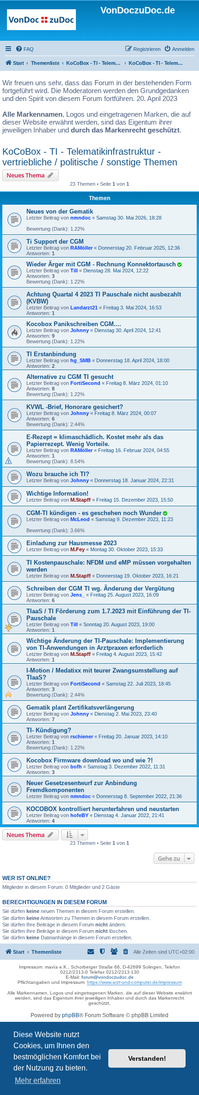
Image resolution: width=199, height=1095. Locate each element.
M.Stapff (80, 500)
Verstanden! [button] (147, 1058)
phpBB (70, 1015)
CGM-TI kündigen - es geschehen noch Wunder (94, 513)
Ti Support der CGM (55, 241)
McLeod (80, 519)
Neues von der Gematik (59, 211)
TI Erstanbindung (51, 354)
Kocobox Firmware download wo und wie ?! (89, 760)
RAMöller (81, 248)
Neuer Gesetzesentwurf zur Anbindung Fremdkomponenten (81, 786)
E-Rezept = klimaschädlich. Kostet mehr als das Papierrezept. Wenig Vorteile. (94, 440)
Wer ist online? (26, 878)
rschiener (81, 736)
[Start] (41, 22)
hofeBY (79, 815)
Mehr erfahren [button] (38, 1080)
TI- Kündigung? (48, 730)
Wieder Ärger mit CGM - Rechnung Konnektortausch (101, 264)
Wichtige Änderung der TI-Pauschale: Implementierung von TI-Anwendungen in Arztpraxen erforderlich (105, 644)
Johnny (79, 330)
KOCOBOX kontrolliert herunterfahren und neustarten (102, 809)
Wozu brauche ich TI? (57, 474)
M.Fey (77, 549)
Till (74, 270)
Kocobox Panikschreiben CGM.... (73, 324)
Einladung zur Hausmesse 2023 (71, 543)
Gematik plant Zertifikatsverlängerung (80, 707)
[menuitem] (24, 49)
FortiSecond (85, 383)
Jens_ (77, 595)
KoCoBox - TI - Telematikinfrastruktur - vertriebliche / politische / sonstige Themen (89, 156)
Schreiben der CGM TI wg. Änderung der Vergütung (100, 588)
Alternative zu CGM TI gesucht (69, 376)
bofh (76, 766)
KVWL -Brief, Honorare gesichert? (74, 406)
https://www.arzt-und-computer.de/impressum (134, 982)
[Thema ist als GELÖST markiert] (179, 264)
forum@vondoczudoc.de (107, 977)
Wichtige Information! (57, 493)
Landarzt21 (84, 307)
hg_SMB (80, 360)
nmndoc (80, 217)
